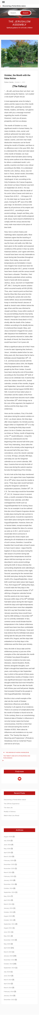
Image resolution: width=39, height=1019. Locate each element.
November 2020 (9, 940)
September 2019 (9, 968)
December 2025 (9, 864)
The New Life (8, 807)
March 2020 (8, 952)
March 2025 (8, 872)
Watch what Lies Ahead (11, 815)
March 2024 (8, 904)
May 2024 (7, 896)
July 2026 (7, 840)
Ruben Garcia (9, 82)
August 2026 (8, 836)
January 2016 (8, 995)
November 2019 (9, 960)
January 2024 (8, 908)
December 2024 (9, 884)
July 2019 (7, 972)
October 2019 (8, 964)
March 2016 (8, 987)
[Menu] (3, 2)
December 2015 (9, 999)
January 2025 (8, 880)
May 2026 (7, 848)
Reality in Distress (10, 811)
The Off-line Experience (11, 803)
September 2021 (9, 924)
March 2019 (8, 980)
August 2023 (8, 916)
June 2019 (7, 976)
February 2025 (9, 876)
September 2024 (9, 892)
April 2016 (7, 983)
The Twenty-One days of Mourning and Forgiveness (16, 757)
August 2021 (8, 928)
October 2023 (8, 912)
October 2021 (8, 920)
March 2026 (8, 856)
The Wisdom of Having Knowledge (17, 752)
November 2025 (9, 868)
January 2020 (8, 956)
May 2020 (7, 944)
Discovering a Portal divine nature (14, 6)
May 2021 (7, 936)
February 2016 (9, 991)
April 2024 (7, 900)
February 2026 (9, 860)
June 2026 (7, 844)
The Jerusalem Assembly (20, 23)
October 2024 (8, 888)
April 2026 (7, 852)
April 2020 (7, 948)
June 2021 (7, 932)
